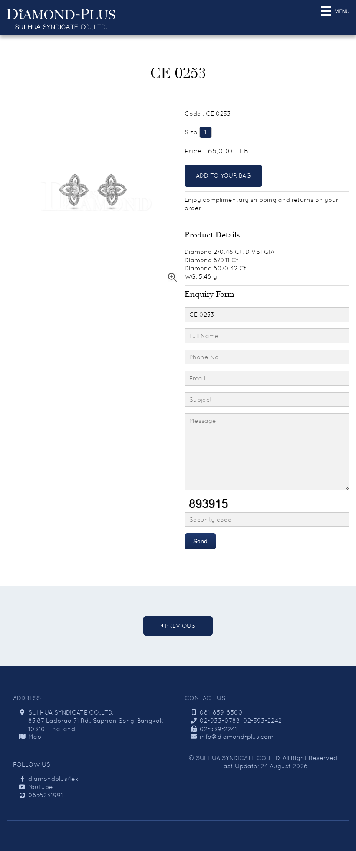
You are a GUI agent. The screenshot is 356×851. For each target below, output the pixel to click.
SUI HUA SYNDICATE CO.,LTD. (238, 757)
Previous (179, 625)
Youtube (40, 786)
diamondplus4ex (53, 778)
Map (34, 736)
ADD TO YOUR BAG (223, 175)
